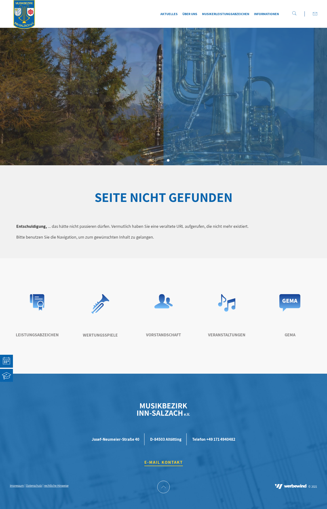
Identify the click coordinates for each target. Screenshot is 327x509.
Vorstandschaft (163, 334)
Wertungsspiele (100, 335)
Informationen (266, 14)
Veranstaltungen (226, 334)
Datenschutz (34, 486)
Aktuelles (169, 14)
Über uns (189, 14)
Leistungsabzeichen (37, 334)
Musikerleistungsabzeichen (225, 14)
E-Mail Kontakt (163, 462)
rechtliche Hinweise (56, 486)
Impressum (17, 486)
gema (290, 334)
